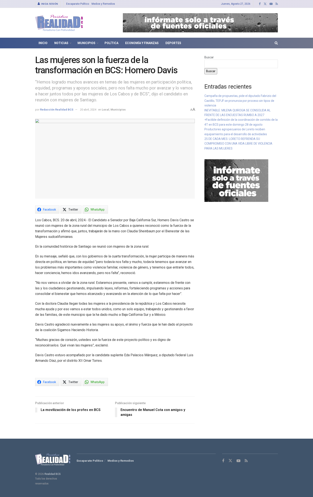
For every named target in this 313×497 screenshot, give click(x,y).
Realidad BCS (52, 474)
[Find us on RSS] (277, 4)
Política (111, 43)
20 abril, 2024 (88, 109)
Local (105, 109)
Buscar (209, 57)
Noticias (61, 43)
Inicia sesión (49, 4)
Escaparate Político (77, 3)
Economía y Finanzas (142, 43)
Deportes (173, 43)
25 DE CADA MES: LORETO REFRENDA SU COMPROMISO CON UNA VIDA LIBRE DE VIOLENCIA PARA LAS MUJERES (238, 143)
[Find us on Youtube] (271, 4)
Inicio (43, 43)
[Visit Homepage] (59, 23)
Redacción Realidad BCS (56, 109)
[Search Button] (276, 43)
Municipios (86, 43)
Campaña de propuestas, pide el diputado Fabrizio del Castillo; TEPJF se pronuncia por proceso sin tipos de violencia (240, 100)
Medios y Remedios (103, 3)
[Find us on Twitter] (265, 4)
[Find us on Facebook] (260, 4)
